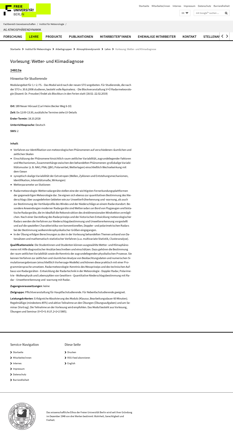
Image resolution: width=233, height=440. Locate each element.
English (71, 363)
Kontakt (189, 36)
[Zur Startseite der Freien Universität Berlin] (28, 10)
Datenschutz (204, 6)
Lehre (34, 36)
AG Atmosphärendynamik (22, 29)
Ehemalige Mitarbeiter (157, 36)
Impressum (189, 6)
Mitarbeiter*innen (115, 36)
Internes (177, 6)
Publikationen (81, 36)
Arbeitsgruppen (64, 49)
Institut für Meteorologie (52, 24)
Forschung (12, 36)
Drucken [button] (71, 352)
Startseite (144, 6)
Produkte (54, 36)
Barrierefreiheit (222, 6)
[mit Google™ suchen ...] (226, 13)
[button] (184, 13)
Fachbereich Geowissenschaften (20, 24)
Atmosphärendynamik (88, 49)
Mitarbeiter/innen (161, 6)
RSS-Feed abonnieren (78, 357)
